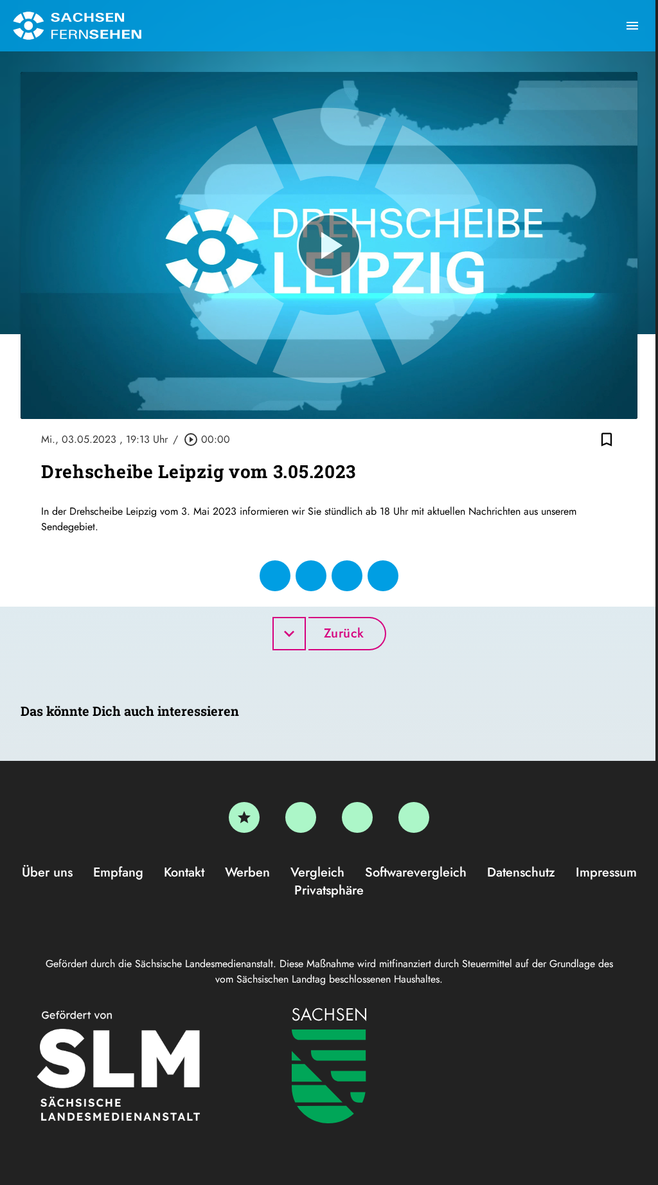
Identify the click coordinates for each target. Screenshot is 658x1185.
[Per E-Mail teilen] (383, 575)
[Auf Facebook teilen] (275, 575)
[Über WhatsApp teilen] (347, 575)
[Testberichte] (244, 817)
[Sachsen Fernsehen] (77, 25)
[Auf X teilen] (311, 575)
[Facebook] (300, 817)
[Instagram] (357, 817)
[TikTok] (413, 817)
